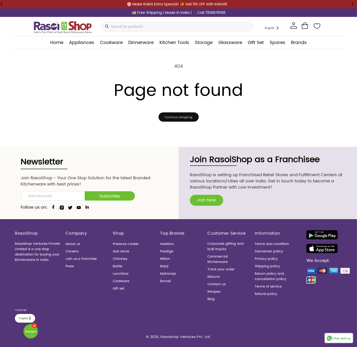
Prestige (166, 251)
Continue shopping (179, 117)
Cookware (121, 281)
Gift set (118, 288)
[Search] (105, 26)
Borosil (165, 281)
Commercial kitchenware (217, 259)
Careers (72, 251)
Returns (213, 276)
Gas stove (121, 251)
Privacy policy (266, 258)
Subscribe (110, 196)
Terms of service (268, 286)
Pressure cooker (126, 244)
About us (72, 244)
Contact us (216, 284)
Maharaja (168, 273)
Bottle (117, 266)
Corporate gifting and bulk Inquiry (225, 246)
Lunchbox (121, 273)
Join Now (206, 200)
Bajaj (164, 266)
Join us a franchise (81, 258)
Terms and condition (272, 244)
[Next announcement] (352, 4)
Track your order (221, 269)
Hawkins (167, 244)
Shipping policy (267, 266)
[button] (304, 25)
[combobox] (177, 26)
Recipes (213, 291)
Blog (211, 299)
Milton (165, 258)
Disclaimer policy (269, 251)
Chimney (120, 258)
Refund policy (266, 294)
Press (69, 266)
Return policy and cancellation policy (270, 276)
